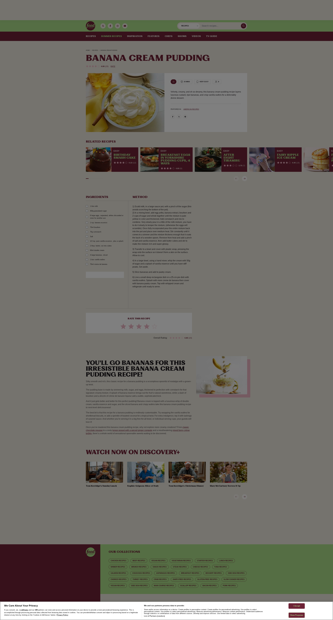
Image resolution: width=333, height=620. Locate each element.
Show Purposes (296, 615)
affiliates (24, 610)
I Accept (296, 606)
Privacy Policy (62, 615)
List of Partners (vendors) (154, 616)
